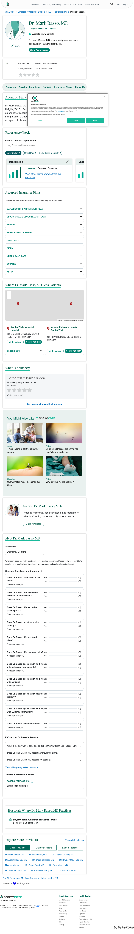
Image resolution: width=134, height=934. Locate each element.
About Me (80, 87)
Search (111, 4)
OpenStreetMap (70, 320)
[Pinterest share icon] (132, 928)
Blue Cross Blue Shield (19, 232)
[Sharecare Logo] (7, 4)
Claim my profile (33, 523)
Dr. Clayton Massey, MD (63, 854)
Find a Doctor (9, 11)
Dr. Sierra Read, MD (34, 865)
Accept (95, 120)
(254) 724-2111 (34, 341)
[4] (33, 74)
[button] (40, 570)
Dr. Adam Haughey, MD (16, 859)
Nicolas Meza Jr (12, 865)
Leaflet (60, 320)
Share (17, 46)
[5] (37, 74)
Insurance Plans (63, 87)
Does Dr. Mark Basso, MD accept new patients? (29, 759)
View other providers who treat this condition (43, 175)
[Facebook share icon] (116, 928)
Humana (11, 224)
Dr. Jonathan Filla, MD (15, 870)
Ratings (47, 87)
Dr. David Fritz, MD (38, 854)
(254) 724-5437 (74, 350)
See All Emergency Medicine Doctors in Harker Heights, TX (30, 878)
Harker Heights (61, 11)
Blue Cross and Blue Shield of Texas (26, 216)
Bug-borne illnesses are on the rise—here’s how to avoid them (63, 450)
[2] (24, 74)
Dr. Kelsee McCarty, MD (42, 870)
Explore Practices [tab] (70, 847)
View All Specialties (74, 840)
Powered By (8, 883)
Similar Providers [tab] (18, 847)
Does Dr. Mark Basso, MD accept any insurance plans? (32, 752)
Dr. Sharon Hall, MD (67, 870)
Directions (16, 342)
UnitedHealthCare (16, 256)
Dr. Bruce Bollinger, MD (43, 859)
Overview (11, 87)
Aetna (10, 271)
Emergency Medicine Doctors (31, 11)
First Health (13, 240)
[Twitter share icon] (128, 928)
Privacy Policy (61, 111)
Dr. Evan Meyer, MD (58, 865)
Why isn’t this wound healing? (60, 481)
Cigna (10, 248)
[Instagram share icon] (120, 928)
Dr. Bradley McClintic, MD (71, 859)
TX (49, 11)
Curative (11, 264)
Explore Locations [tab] (43, 847)
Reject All (76, 120)
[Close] (104, 96)
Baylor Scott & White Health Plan (25, 209)
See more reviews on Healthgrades (44, 404)
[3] (29, 74)
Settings (40, 120)
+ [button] (9, 293)
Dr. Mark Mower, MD (14, 854)
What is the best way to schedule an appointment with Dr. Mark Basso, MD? (42, 745)
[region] (67, 109)
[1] (20, 74)
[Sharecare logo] (28, 897)
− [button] (9, 297)
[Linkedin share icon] (124, 928)
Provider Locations (29, 87)
